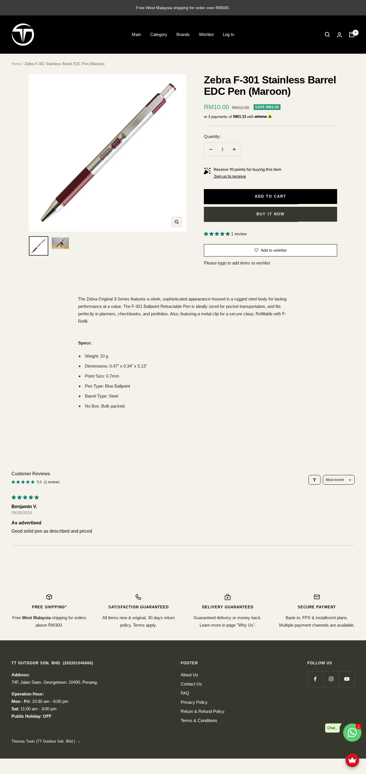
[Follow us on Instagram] (331, 679)
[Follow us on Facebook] (315, 679)
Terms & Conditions (199, 720)
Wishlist (206, 34)
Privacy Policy (194, 702)
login (222, 262)
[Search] (327, 34)
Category (158, 34)
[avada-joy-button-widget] (352, 760)
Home (16, 64)
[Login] (339, 34)
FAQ (185, 693)
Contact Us (191, 683)
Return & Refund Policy (202, 711)
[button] (217, 233)
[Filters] (315, 480)
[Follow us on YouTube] (347, 679)
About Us (189, 674)
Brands (183, 34)
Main (136, 34)
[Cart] (352, 34)
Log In (228, 34)
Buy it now (270, 214)
